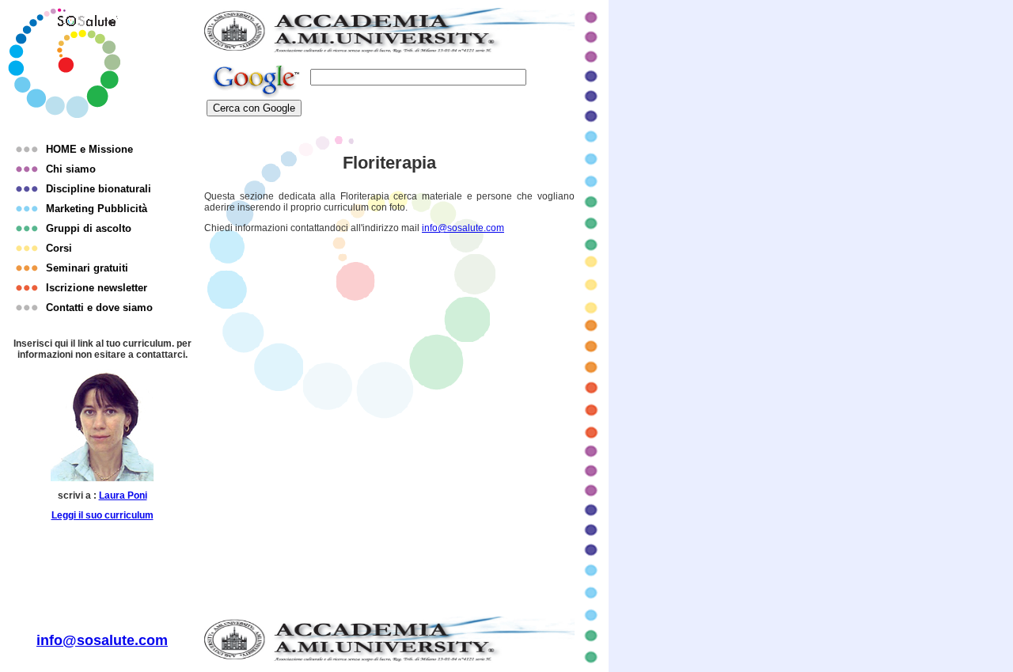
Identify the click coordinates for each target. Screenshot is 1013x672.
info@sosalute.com (463, 227)
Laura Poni (123, 495)
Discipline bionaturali (98, 189)
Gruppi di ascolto (88, 228)
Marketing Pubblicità (96, 209)
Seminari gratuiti (87, 268)
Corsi (59, 248)
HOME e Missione (89, 149)
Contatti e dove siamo (99, 307)
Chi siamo (71, 169)
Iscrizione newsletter (96, 288)
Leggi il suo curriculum (102, 515)
